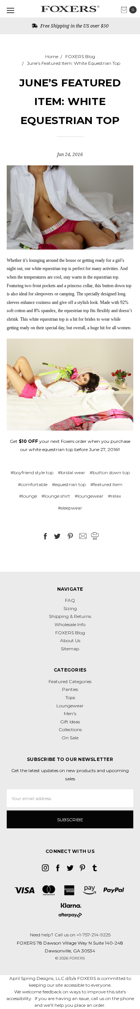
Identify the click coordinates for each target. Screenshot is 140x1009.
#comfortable (32, 484)
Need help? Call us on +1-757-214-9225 (70, 934)
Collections (70, 729)
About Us (70, 640)
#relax (114, 496)
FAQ (70, 600)
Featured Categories (70, 681)
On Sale (70, 737)
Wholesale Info (70, 624)
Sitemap (70, 648)
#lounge (28, 496)
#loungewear (89, 496)
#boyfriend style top (31, 472)
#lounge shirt (55, 496)
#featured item (106, 484)
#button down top (110, 472)
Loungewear (70, 705)
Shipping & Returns (70, 616)
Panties (70, 689)
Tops (70, 697)
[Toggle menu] (10, 10)
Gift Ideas (70, 721)
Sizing (70, 608)
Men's (70, 713)
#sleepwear (70, 508)
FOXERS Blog (70, 632)
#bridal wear (71, 472)
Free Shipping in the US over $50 (74, 26)
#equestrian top (69, 484)
